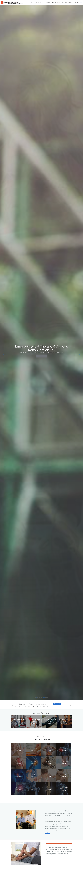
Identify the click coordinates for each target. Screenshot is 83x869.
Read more (47, 832)
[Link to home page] (13, 2)
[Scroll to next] (70, 705)
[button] (81, 2)
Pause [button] (15, 706)
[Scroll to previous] (13, 705)
